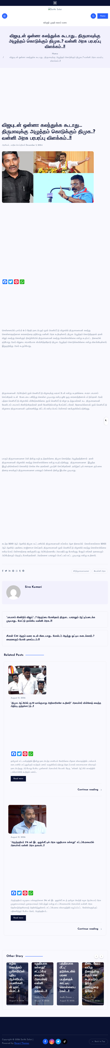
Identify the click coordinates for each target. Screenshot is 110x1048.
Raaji (11, 997)
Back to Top (100, 1041)
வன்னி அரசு (100, 571)
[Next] (101, 956)
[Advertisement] (55, 95)
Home (102, 16)
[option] (17, 983)
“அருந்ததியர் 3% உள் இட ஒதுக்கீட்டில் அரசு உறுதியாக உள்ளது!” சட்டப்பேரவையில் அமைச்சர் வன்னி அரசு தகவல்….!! (42, 967)
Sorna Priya (90, 997)
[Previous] (96, 956)
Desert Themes (21, 1043)
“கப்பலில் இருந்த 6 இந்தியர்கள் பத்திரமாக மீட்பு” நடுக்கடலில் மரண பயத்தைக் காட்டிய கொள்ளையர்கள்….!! (68, 971)
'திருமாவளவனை (82, 571)
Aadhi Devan (41, 997)
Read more (18, 779)
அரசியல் (5, 145)
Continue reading (88, 789)
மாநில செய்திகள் (18, 145)
